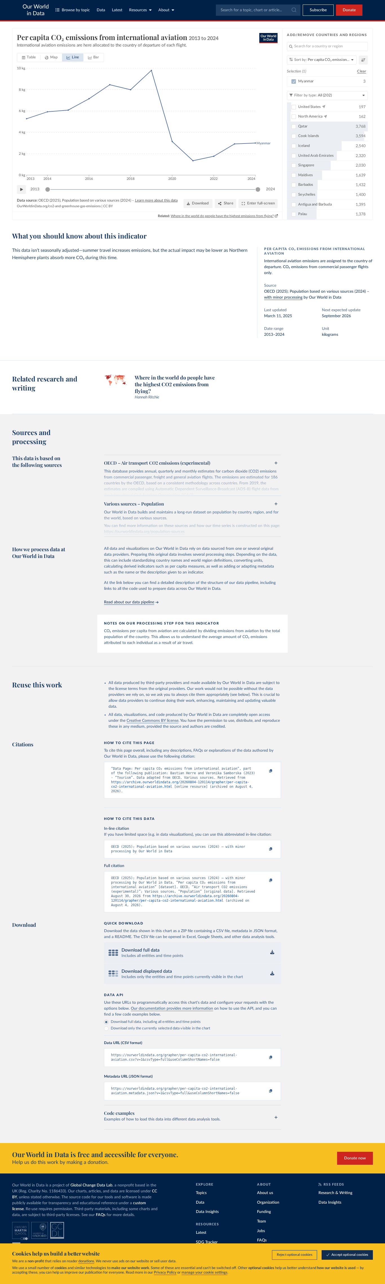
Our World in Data (36, 10)
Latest (117, 10)
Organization (268, 1202)
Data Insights (207, 1212)
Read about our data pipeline (129, 602)
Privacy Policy (165, 1272)
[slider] (47, 189)
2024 (270, 189)
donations (86, 1261)
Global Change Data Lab (91, 1185)
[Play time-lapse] (21, 189)
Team (261, 1221)
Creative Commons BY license (152, 721)
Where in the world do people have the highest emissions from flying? (222, 216)
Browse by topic (76, 10)
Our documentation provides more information (172, 1009)
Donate (349, 10)
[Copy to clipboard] (265, 771)
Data (101, 10)
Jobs (261, 1231)
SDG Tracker (207, 1242)
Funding (264, 1212)
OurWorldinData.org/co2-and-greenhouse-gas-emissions (59, 206)
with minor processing (283, 297)
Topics (201, 1193)
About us (265, 1193)
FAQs (100, 1215)
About (163, 10)
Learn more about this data (156, 200)
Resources (138, 10)
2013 (34, 189)
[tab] (28, 57)
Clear (361, 71)
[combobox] (258, 10)
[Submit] (293, 10)
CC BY (108, 206)
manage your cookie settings (204, 1272)
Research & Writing (335, 1193)
